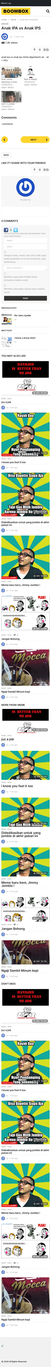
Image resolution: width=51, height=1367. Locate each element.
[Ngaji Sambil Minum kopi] (25, 667)
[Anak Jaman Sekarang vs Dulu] (11, 72)
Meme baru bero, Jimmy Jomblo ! (20, 585)
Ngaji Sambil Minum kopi (15, 691)
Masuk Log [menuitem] (6, 3)
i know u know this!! (24, 338)
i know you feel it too (13, 462)
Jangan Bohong (10, 638)
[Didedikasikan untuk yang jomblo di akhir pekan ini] (25, 494)
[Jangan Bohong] (25, 614)
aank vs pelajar (8, 104)
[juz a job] (25, 378)
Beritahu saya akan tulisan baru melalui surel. (24, 290)
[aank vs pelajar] (11, 96)
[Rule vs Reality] (34, 72)
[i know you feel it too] (25, 434)
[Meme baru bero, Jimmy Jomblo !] (25, 557)
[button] (48, 11)
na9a (6, 155)
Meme (5, 24)
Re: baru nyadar (22, 315)
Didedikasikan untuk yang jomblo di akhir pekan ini (25, 523)
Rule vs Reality (30, 79)
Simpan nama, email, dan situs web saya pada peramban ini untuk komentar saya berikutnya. (25, 258)
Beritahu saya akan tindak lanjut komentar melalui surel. (20, 278)
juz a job (6, 402)
